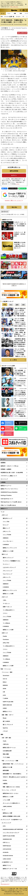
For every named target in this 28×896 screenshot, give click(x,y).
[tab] (3, 13)
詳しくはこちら (14, 6)
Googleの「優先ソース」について (13, 200)
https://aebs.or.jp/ (5, 884)
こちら (17, 184)
